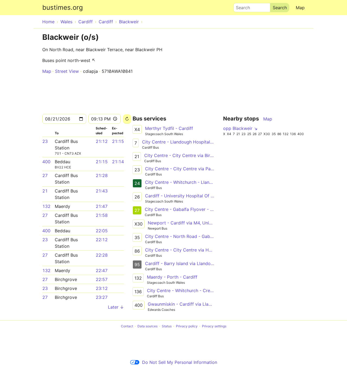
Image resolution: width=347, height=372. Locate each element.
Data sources (147, 326)
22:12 (102, 239)
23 (45, 141)
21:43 (102, 191)
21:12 (102, 141)
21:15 (118, 141)
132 (46, 206)
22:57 (102, 279)
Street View (67, 71)
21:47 (102, 206)
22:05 (102, 230)
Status (167, 326)
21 (45, 191)
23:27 (102, 297)
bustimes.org (62, 7)
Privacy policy (187, 326)
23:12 (102, 288)
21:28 (102, 175)
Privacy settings (214, 326)
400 (46, 161)
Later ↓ (116, 307)
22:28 (102, 255)
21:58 (102, 215)
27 (45, 175)
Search (240, 6)
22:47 (102, 270)
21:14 (118, 161)
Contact (127, 326)
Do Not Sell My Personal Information (179, 362)
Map (300, 7)
